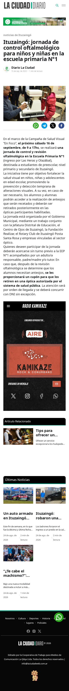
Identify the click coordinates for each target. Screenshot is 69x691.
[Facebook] (61, 126)
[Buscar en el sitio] (57, 5)
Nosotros (10, 618)
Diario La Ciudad (23, 68)
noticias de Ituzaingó (17, 35)
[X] (53, 126)
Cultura (22, 618)
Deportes (34, 618)
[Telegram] (44, 126)
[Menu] (63, 5)
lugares (30, 622)
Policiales (41, 622)
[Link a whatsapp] (58, 616)
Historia (46, 618)
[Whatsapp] (36, 126)
